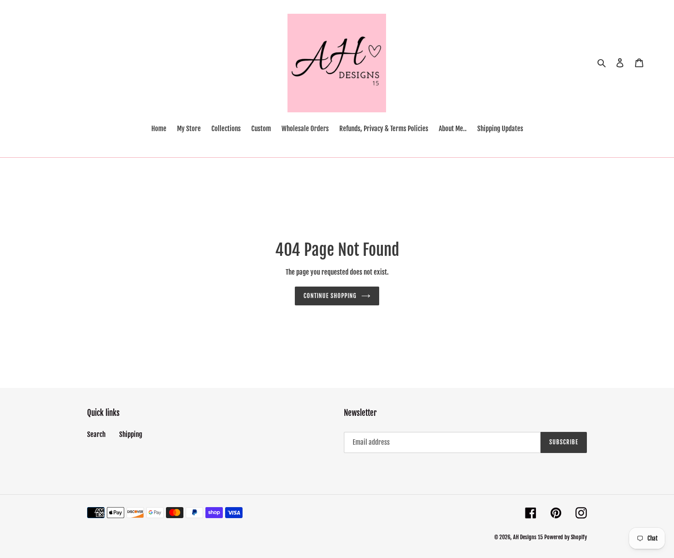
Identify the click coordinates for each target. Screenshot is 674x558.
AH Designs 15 (528, 537)
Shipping (130, 434)
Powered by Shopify (565, 537)
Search (96, 434)
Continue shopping (330, 295)
